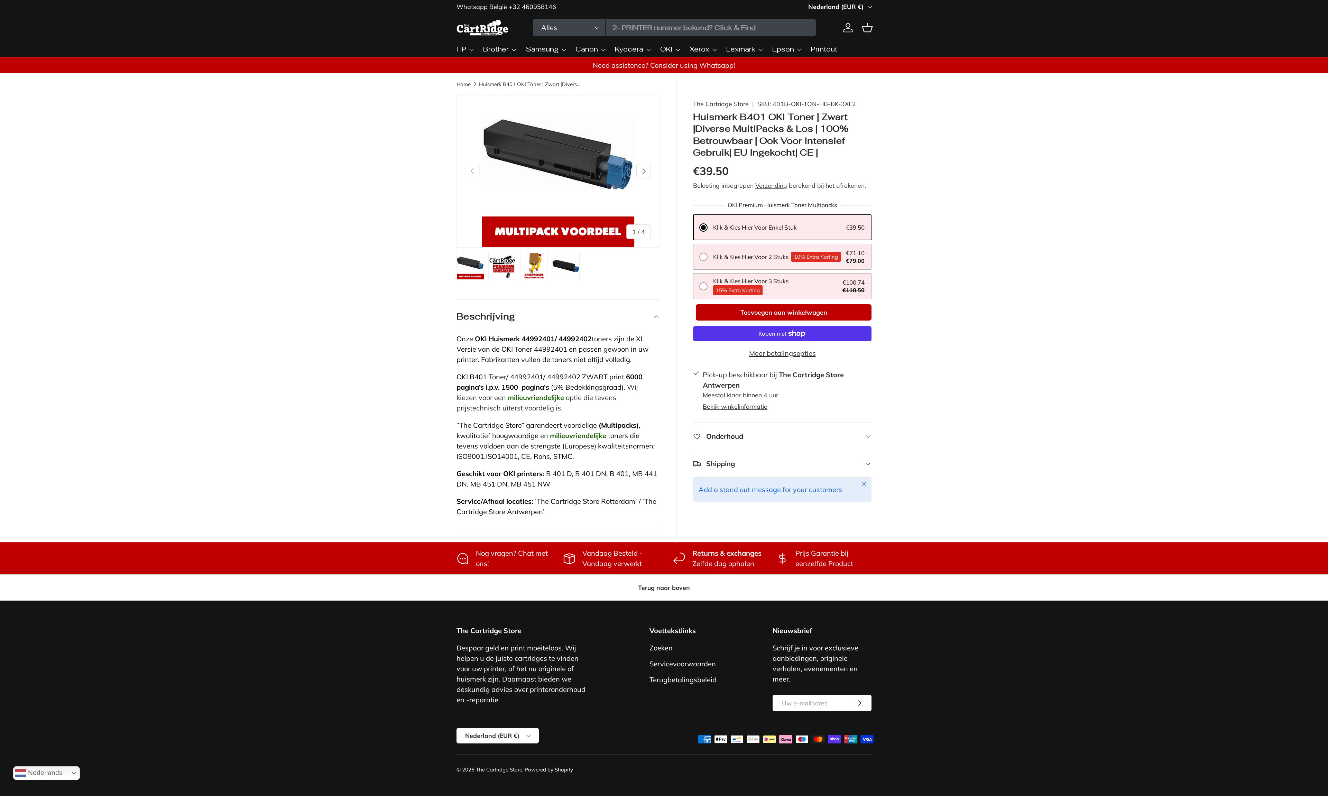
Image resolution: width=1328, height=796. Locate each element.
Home (463, 84)
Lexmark (740, 49)
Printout (824, 49)
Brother (496, 49)
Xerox (699, 49)
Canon (586, 49)
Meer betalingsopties (782, 353)
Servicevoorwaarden (682, 663)
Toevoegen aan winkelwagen (783, 312)
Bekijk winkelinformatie (735, 406)
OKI (666, 49)
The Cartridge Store (721, 104)
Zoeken (661, 648)
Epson (783, 49)
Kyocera (629, 49)
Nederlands (44, 772)
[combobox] (674, 27)
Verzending (771, 185)
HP (461, 49)
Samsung (542, 49)
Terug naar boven (664, 587)
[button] (782, 227)
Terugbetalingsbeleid (683, 679)
